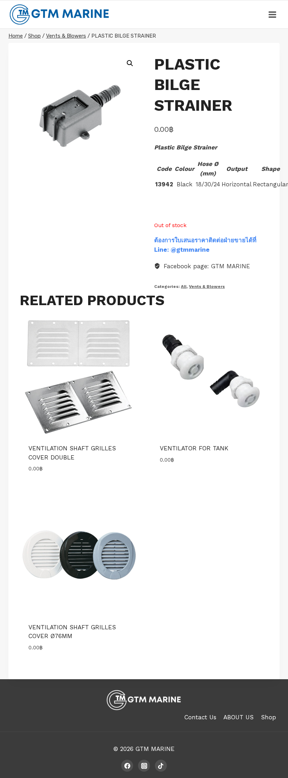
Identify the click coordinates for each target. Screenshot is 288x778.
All (183, 286)
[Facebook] (127, 766)
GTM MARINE (155, 748)
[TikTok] (161, 766)
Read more (175, 480)
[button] (130, 63)
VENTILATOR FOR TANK (194, 448)
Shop (268, 717)
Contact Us (200, 717)
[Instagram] (144, 766)
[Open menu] (272, 14)
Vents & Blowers (207, 286)
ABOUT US (238, 717)
